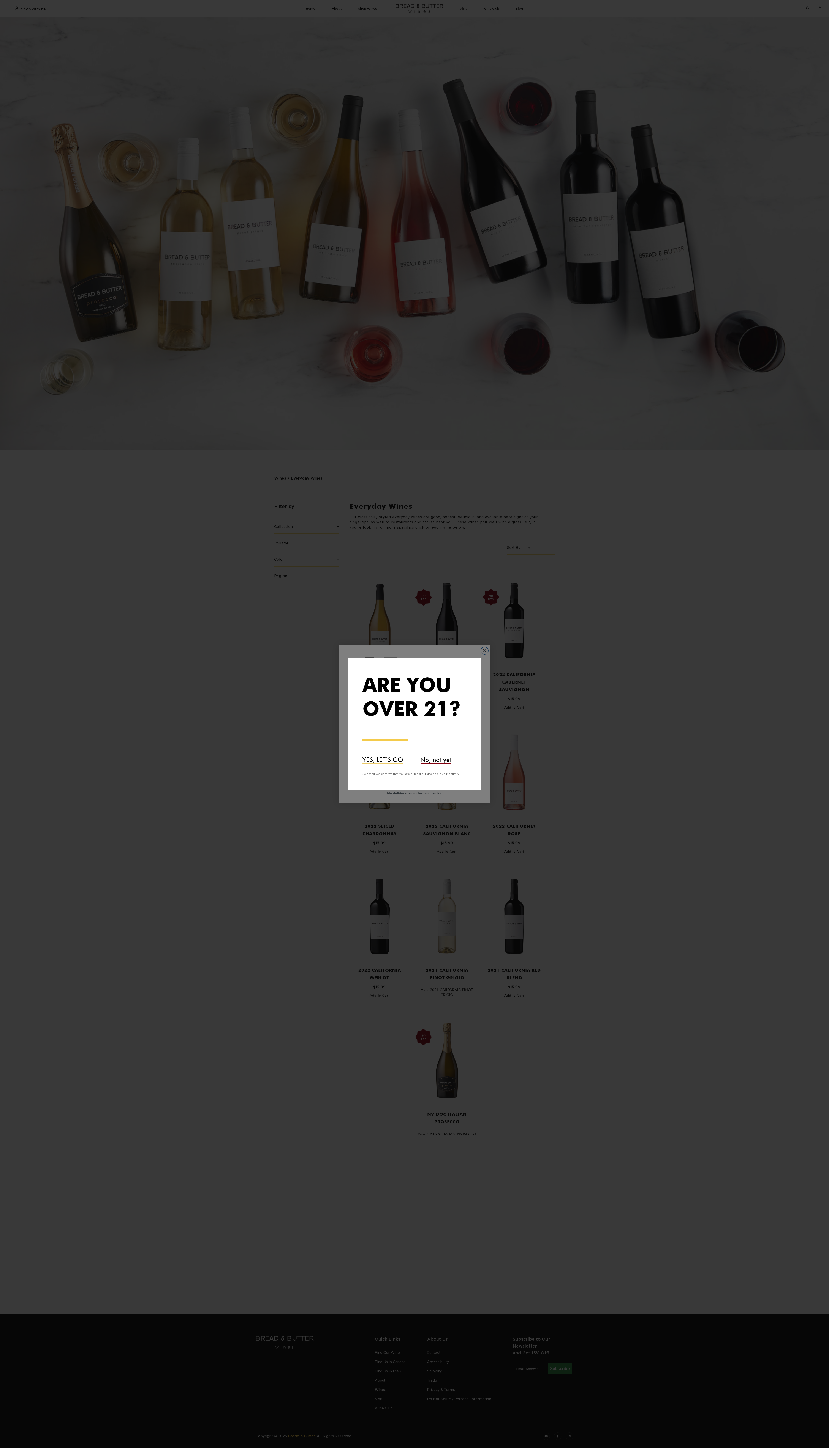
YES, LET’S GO (382, 758)
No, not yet (436, 758)
